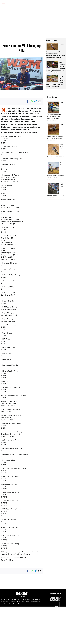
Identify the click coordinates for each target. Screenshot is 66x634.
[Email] (40, 101)
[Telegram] (35, 101)
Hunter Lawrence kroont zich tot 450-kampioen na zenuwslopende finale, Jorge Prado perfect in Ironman (55, 51)
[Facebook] (28, 101)
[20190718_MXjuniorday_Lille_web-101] (55, 597)
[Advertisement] (33, 620)
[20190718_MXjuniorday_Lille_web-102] (55, 603)
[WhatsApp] (31, 101)
